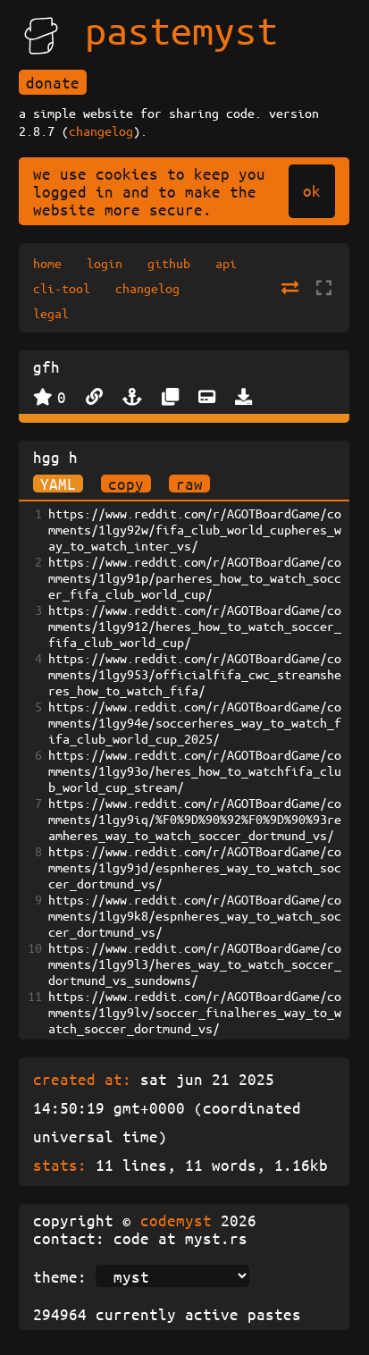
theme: (60, 1276)
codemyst (176, 1220)
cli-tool (61, 288)
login (104, 263)
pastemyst (181, 29)
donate (53, 82)
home (47, 263)
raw (189, 483)
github (168, 263)
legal (51, 313)
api (226, 263)
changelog (101, 130)
